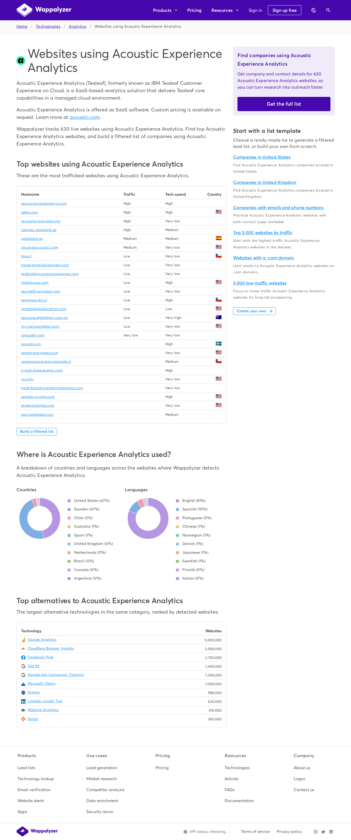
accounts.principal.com (41, 221)
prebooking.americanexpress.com (50, 274)
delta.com (29, 212)
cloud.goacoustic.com (39, 247)
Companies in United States (262, 157)
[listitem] (37, 767)
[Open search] (328, 10)
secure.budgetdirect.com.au (44, 318)
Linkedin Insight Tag (45, 701)
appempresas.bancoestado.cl (46, 361)
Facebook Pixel (41, 657)
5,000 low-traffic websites (260, 283)
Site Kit (34, 666)
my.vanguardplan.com (40, 326)
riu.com (27, 379)
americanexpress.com (39, 353)
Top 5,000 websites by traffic (263, 232)
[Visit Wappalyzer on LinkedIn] (331, 832)
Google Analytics (42, 639)
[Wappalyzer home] (43, 10)
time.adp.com (32, 335)
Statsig (34, 692)
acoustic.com (85, 117)
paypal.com (31, 344)
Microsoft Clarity (42, 683)
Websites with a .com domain (263, 257)
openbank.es (32, 239)
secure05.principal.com (40, 291)
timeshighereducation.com (44, 309)
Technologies (48, 26)
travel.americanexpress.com (45, 265)
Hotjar (33, 719)
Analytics (77, 26)
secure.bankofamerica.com (44, 203)
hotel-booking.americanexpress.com (52, 388)
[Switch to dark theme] (313, 10)
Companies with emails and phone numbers (278, 207)
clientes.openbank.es (38, 230)
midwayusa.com (35, 282)
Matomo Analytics (43, 710)
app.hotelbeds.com (37, 414)
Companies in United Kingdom (264, 182)
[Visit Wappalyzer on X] (323, 832)
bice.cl (26, 256)
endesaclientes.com (38, 405)
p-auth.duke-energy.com (42, 370)
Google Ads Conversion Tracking (56, 675)
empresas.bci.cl (34, 300)
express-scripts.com (38, 397)
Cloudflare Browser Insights (51, 648)
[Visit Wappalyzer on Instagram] (315, 832)
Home (22, 26)
